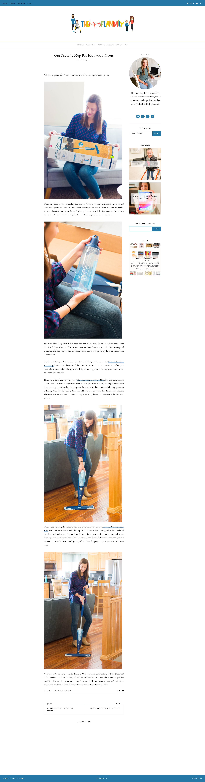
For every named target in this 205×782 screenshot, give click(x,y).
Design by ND (197, 778)
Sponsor (68, 690)
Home (5, 3)
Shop (30, 3)
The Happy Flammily (16, 778)
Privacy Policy (102, 778)
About (12, 3)
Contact (21, 3)
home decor (58, 690)
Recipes (80, 45)
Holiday (119, 45)
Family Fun (90, 45)
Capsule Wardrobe (105, 45)
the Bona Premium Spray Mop (90, 380)
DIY (126, 45)
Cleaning (47, 690)
